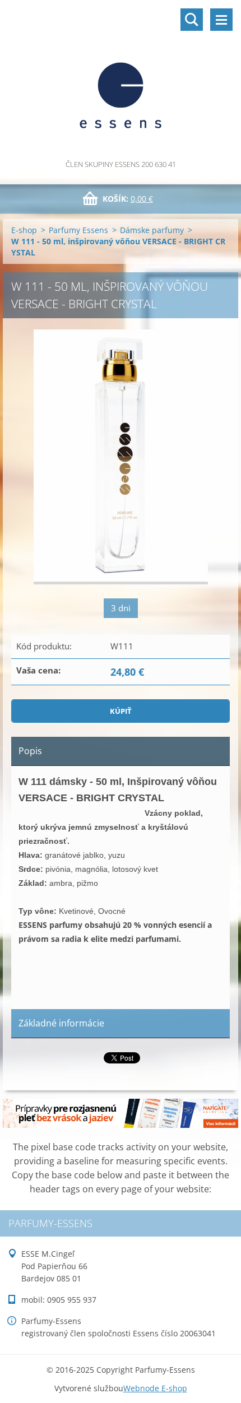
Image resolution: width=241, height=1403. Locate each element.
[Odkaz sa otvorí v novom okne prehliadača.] (121, 456)
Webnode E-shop (155, 1388)
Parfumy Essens (78, 230)
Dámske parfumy (152, 230)
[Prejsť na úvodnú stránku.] (120, 79)
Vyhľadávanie (191, 19)
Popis (30, 751)
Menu (221, 19)
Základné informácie (61, 1023)
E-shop (24, 230)
